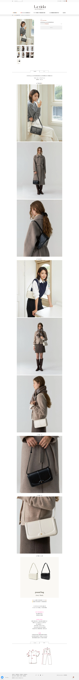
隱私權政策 (24, 675)
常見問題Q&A (25, 674)
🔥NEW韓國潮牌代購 (17, 15)
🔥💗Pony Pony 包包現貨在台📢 (25, 12)
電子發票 (21, 675)
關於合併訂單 (14, 675)
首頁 (12, 15)
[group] (18, 48)
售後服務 (18, 675)
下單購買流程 (17, 674)
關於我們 (13, 674)
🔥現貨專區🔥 (15, 12)
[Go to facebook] (2, 677)
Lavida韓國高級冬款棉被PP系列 (54, 12)
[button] (17, 32)
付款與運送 (21, 674)
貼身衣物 (64, 12)
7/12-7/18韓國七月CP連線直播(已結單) (39, 12)
